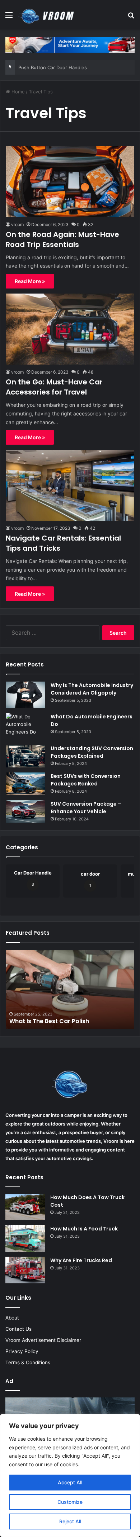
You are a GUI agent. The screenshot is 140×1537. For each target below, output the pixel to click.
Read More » (30, 281)
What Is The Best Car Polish (49, 1021)
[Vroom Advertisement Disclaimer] (70, 44)
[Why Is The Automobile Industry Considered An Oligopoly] (25, 695)
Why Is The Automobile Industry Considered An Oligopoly (92, 689)
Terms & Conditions (27, 1362)
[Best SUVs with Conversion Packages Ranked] (25, 783)
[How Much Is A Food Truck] (25, 1238)
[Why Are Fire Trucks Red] (25, 1270)
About (12, 1318)
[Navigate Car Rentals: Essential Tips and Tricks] (70, 485)
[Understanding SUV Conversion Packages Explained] (25, 756)
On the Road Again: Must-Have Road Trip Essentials (62, 239)
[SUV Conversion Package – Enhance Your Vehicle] (25, 811)
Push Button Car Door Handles (52, 67)
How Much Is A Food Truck (84, 1228)
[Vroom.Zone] (46, 15)
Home (17, 91)
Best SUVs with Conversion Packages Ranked (86, 779)
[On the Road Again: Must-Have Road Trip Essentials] (70, 181)
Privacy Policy (21, 1351)
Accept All (70, 1482)
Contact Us (18, 1329)
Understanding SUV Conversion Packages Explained (92, 752)
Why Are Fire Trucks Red (81, 1260)
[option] (70, 989)
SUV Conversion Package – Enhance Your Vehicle (86, 807)
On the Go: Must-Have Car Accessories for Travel (54, 387)
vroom (17, 224)
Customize (70, 1502)
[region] (70, 1475)
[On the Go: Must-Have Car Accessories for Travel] (70, 329)
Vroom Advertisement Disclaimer (43, 1340)
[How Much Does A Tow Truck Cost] (25, 1207)
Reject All (70, 1521)
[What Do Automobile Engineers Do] (25, 726)
